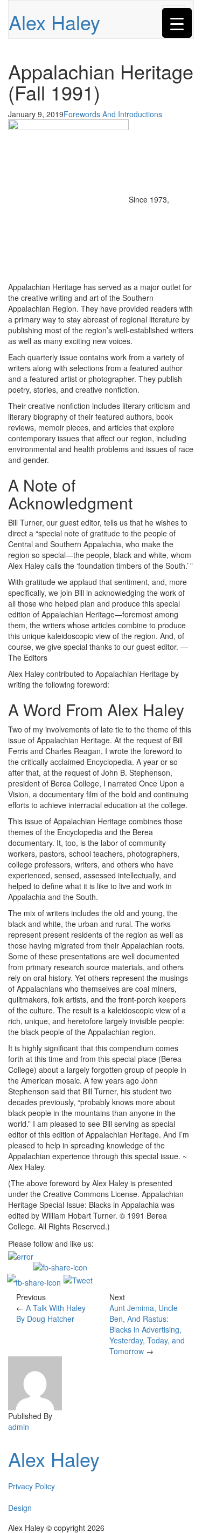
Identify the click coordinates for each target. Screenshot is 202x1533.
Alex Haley (54, 22)
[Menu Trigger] (177, 23)
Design (20, 1507)
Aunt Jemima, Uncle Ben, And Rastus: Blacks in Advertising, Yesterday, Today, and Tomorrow (147, 1329)
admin (18, 1426)
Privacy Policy (31, 1486)
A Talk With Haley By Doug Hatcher (51, 1313)
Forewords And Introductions (113, 114)
